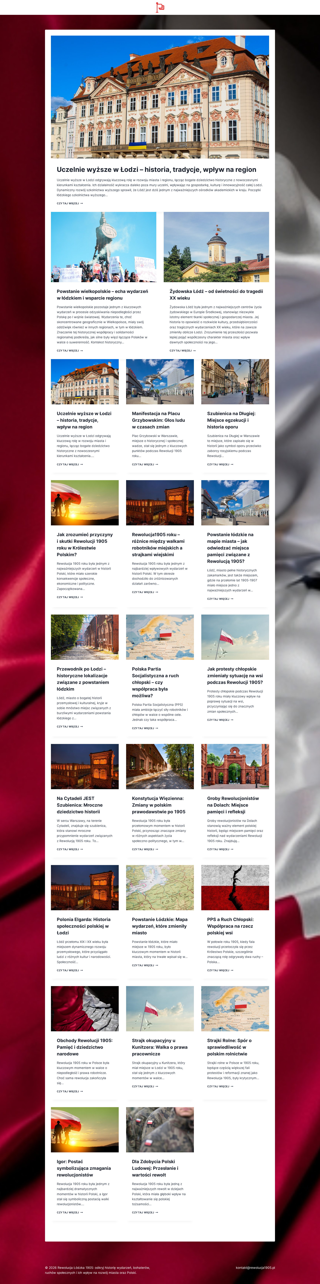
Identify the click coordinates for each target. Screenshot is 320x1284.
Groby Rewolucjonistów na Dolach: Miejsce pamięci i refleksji (233, 805)
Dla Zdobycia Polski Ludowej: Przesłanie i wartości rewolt (155, 1168)
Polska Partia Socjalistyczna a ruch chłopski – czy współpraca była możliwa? (155, 682)
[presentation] (160, 97)
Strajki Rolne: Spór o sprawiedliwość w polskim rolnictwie (229, 1047)
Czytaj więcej (70, 203)
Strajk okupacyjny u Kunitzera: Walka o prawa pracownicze (160, 1047)
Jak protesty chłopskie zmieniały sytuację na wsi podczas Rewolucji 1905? (235, 675)
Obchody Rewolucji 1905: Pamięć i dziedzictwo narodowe (85, 1047)
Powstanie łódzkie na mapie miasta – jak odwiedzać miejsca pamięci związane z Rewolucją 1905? (230, 548)
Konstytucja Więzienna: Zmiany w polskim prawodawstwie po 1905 (158, 805)
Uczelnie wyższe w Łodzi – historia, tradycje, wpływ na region (156, 169)
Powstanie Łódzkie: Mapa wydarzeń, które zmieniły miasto (160, 926)
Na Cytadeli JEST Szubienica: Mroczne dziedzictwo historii (80, 805)
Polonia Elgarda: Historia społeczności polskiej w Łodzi (84, 926)
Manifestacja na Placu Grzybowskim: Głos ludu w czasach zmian (158, 420)
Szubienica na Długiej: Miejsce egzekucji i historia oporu (231, 420)
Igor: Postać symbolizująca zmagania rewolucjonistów (84, 1168)
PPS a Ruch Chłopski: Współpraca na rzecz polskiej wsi (230, 926)
